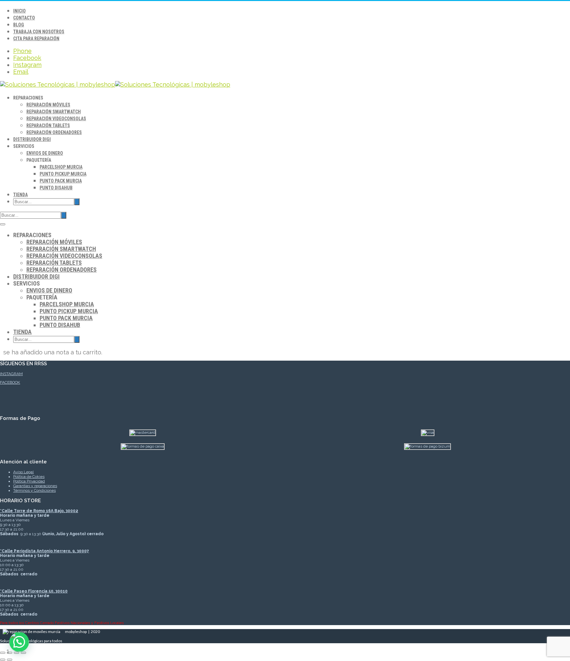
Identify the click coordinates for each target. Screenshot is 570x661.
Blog (18, 24)
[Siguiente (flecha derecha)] (9, 660)
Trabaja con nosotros (38, 31)
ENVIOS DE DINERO (44, 153)
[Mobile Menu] (2, 224)
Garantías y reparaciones (35, 485)
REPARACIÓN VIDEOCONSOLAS (56, 118)
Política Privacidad (29, 481)
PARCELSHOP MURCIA (61, 167)
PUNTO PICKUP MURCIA (63, 174)
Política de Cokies (29, 476)
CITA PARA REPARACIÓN (36, 38)
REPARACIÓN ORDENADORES (54, 132)
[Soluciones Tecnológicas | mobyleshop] (115, 84)
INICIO (19, 11)
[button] (19, 642)
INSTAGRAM (11, 374)
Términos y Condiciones (34, 490)
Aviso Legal (23, 472)
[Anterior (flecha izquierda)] (2, 660)
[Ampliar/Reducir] (2, 653)
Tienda (20, 194)
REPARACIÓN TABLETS (48, 125)
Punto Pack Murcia (61, 180)
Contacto (24, 17)
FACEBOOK (10, 382)
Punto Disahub (56, 187)
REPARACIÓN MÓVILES (48, 104)
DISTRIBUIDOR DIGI (32, 139)
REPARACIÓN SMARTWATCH (53, 111)
